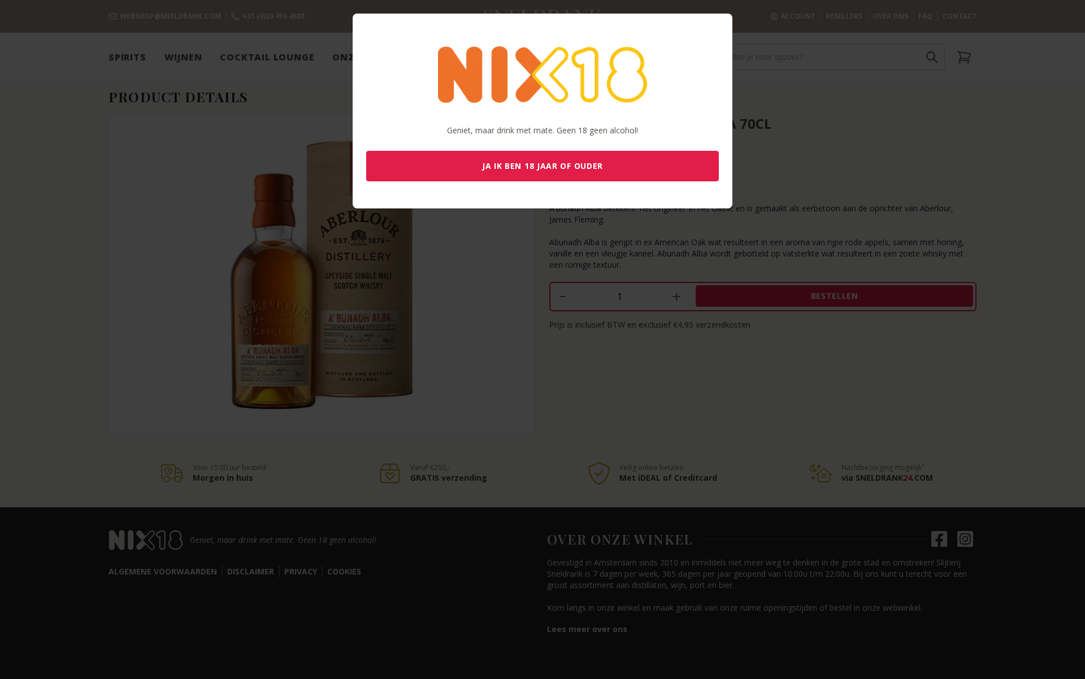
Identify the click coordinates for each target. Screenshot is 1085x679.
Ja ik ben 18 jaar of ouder (542, 165)
